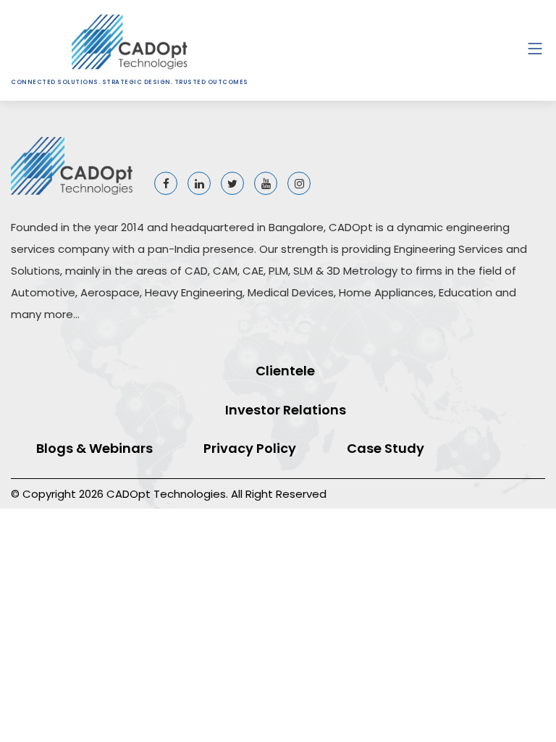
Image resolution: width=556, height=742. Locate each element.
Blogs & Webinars (94, 448)
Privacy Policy (249, 448)
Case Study (385, 448)
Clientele (285, 371)
